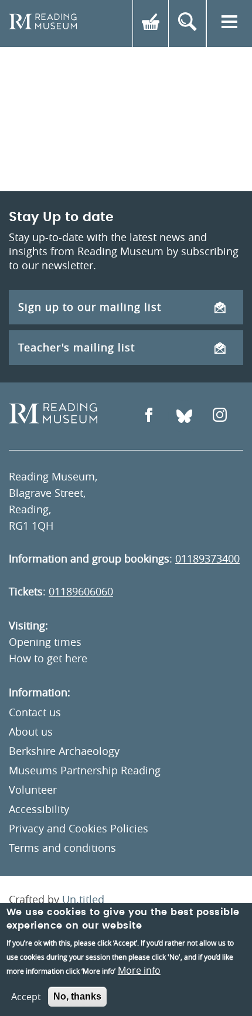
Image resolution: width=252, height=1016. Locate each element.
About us (31, 731)
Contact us (35, 712)
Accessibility (39, 809)
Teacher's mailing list (76, 347)
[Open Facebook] (149, 416)
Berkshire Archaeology (64, 751)
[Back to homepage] (43, 23)
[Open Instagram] (219, 416)
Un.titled (83, 899)
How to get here (48, 658)
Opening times (45, 642)
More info (139, 970)
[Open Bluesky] (184, 416)
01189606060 (81, 591)
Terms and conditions (62, 848)
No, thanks (77, 996)
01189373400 (207, 558)
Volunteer (33, 790)
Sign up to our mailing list (89, 307)
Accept (26, 996)
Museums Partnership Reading (85, 770)
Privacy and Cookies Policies (78, 828)
